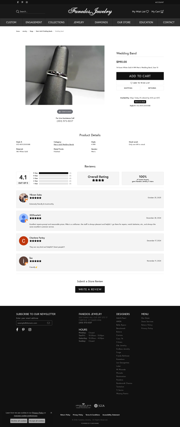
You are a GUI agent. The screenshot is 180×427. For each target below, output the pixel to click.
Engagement (34, 22)
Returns (152, 88)
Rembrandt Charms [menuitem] (124, 383)
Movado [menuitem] (119, 373)
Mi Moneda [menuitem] (121, 369)
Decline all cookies (18, 421)
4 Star (35, 176)
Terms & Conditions (93, 415)
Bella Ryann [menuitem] (121, 325)
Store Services (147, 321)
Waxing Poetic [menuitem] (122, 393)
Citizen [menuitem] (119, 342)
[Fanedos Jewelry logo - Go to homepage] (90, 11)
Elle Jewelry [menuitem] (121, 345)
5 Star (35, 173)
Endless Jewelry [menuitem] (123, 349)
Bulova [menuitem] (119, 332)
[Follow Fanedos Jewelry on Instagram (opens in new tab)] (26, 2)
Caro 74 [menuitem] (119, 339)
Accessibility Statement (111, 415)
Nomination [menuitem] (121, 376)
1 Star (36, 184)
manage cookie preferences (25, 416)
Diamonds (101, 22)
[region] (64, 75)
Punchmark (94, 423)
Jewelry (79, 22)
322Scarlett (35, 215)
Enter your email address (27, 318)
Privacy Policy (147, 328)
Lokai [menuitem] (118, 366)
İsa (31, 258)
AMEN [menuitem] (118, 321)
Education (146, 22)
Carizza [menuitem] (119, 335)
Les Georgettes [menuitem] (122, 363)
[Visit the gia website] (99, 405)
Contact (168, 22)
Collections (56, 22)
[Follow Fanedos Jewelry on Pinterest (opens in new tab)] (22, 2)
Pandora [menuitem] (119, 380)
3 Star (35, 178)
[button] (159, 2)
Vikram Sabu (36, 194)
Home (18, 31)
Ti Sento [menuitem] (119, 390)
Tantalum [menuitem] (120, 387)
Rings (31, 31)
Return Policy (146, 325)
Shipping (128, 88)
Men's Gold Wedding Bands (44, 31)
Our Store (123, 22)
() (70, 173)
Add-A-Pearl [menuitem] (121, 318)
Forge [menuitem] (118, 352)
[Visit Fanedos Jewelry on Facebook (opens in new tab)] (17, 2)
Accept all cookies (36, 421)
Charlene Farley (37, 237)
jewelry (24, 31)
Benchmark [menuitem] (120, 328)
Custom (11, 22)
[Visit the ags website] (83, 405)
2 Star (35, 181)
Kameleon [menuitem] (120, 359)
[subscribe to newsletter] (48, 323)
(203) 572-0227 (65, 121)
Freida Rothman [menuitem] (123, 356)
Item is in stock (140, 102)
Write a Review (90, 289)
